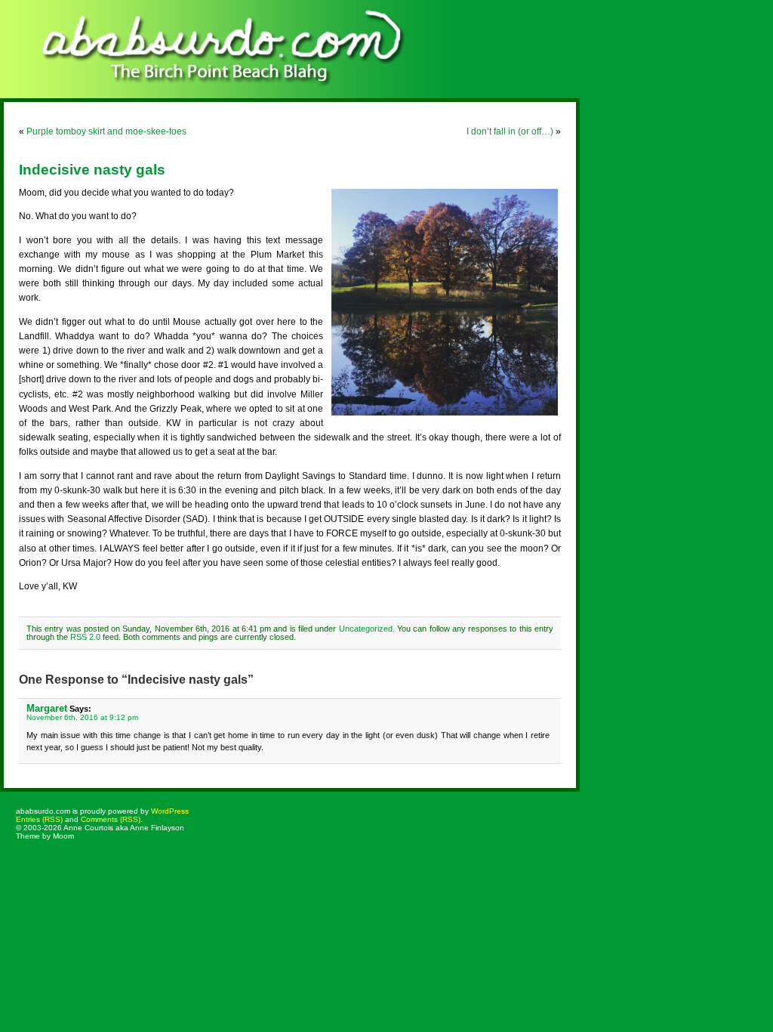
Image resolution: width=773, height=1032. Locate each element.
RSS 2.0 (85, 636)
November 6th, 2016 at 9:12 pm (82, 717)
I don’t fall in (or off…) (510, 131)
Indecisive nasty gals (92, 170)
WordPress (170, 811)
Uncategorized (366, 628)
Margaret (46, 708)
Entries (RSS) (39, 819)
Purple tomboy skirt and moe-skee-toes (106, 131)
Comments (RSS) (110, 819)
